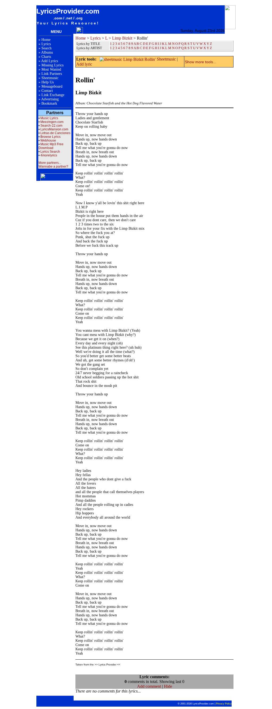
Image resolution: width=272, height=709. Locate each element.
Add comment (149, 686)
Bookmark (49, 103)
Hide (168, 686)
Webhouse (48, 140)
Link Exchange (52, 95)
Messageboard (51, 86)
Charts (46, 57)
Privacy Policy (224, 703)
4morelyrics (48, 155)
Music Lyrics (49, 118)
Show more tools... (200, 62)
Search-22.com (51, 125)
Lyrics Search (50, 151)
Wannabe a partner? (53, 166)
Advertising (50, 99)
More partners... (50, 163)
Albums (47, 52)
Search (46, 48)
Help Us (47, 82)
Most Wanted (51, 69)
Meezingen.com (51, 122)
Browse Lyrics (50, 137)
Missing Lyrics (52, 65)
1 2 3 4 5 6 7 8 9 (121, 48)
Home (45, 40)
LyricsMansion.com (54, 129)
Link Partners (51, 74)
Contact (47, 91)
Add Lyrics (49, 61)
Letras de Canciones (55, 133)
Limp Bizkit (122, 38)
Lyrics (46, 44)
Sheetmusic (49, 78)
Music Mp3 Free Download (51, 146)
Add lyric (84, 64)
